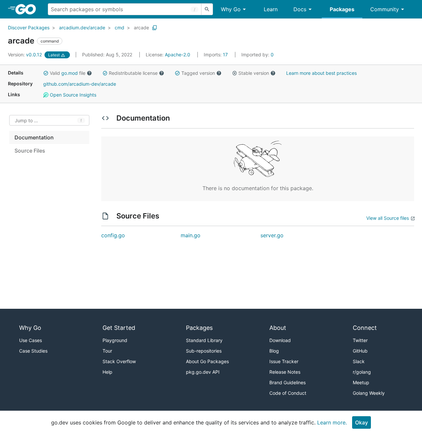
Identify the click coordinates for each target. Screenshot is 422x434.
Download (280, 340)
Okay (361, 422)
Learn (271, 9)
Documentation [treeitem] (34, 137)
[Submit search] (207, 9)
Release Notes (284, 372)
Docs (299, 9)
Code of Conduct (287, 393)
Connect (365, 327)
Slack (359, 361)
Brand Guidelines (287, 382)
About (277, 327)
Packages (342, 9)
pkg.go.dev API (203, 372)
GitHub (360, 351)
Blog (274, 351)
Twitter (360, 340)
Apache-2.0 (177, 54)
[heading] (28, 9)
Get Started (119, 327)
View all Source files (387, 218)
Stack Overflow (119, 361)
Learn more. (332, 422)
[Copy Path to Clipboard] (155, 28)
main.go (190, 235)
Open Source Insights (72, 95)
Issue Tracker (283, 361)
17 (216, 54)
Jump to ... (26, 120)
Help (107, 372)
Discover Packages (28, 27)
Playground (115, 340)
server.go (272, 235)
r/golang (362, 372)
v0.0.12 (25, 54)
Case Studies (33, 351)
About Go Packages (207, 361)
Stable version (253, 73)
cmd (119, 27)
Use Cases (30, 340)
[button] (45, 73)
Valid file (67, 73)
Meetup (361, 382)
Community (384, 9)
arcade (141, 27)
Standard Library (204, 340)
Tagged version (198, 73)
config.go (113, 235)
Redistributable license (133, 73)
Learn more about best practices (321, 73)
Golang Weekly (369, 393)
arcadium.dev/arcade (82, 27)
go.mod (69, 73)
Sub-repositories (204, 351)
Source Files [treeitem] (30, 150)
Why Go (231, 9)
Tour (107, 351)
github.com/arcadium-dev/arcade (79, 84)
